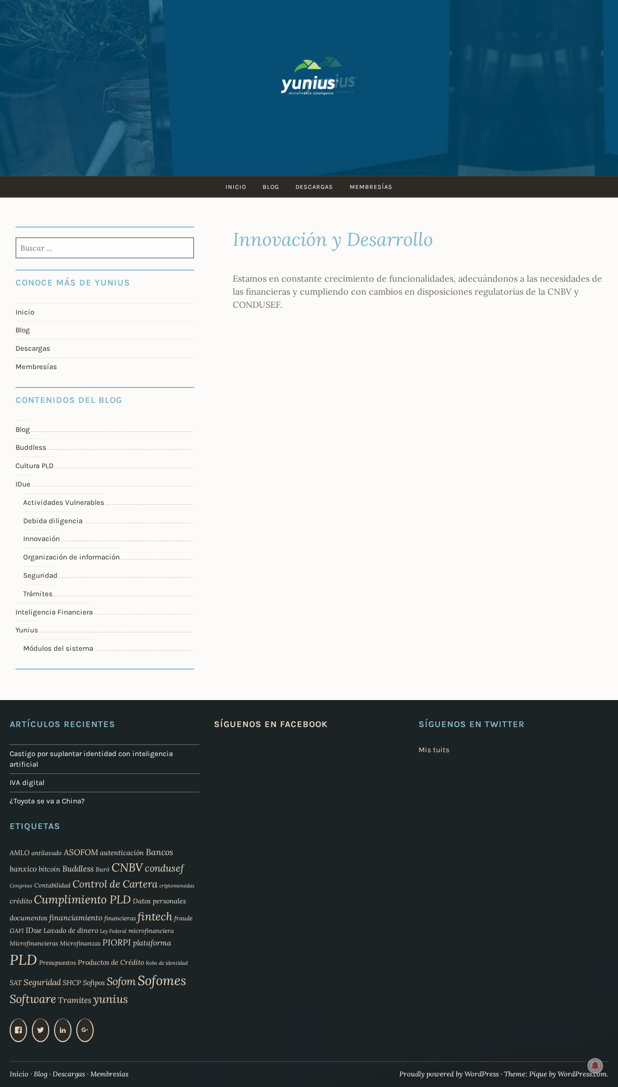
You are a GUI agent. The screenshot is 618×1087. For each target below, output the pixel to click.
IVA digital (27, 782)
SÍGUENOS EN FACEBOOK (271, 724)
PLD (23, 959)
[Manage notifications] (595, 1065)
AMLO (19, 852)
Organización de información (71, 557)
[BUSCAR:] (104, 248)
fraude (183, 918)
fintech (155, 916)
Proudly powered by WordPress (449, 1074)
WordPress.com (582, 1074)
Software (33, 998)
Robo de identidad (167, 962)
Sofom (121, 981)
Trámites (38, 593)
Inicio (235, 186)
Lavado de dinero (70, 930)
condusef (164, 868)
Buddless (30, 447)
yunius (110, 999)
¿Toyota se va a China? (47, 801)
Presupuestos (57, 962)
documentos (28, 918)
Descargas (314, 186)
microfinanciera (151, 930)
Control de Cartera (114, 883)
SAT (16, 982)
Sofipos (94, 982)
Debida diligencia (53, 520)
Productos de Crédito (111, 962)
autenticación (122, 852)
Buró (103, 869)
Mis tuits (434, 749)
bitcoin (49, 869)
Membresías (371, 186)
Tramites (74, 1000)
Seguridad (40, 575)
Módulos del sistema (58, 648)
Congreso (21, 885)
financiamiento (75, 917)
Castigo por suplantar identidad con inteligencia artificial (91, 759)
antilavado (46, 853)
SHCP (72, 982)
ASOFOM (81, 852)
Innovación (41, 538)
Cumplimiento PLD (82, 899)
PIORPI (116, 942)
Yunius (26, 630)
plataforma (152, 942)
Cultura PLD (34, 465)
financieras (120, 918)
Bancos (159, 852)
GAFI (17, 930)
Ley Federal (113, 931)
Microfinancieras (34, 943)
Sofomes (162, 980)
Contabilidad (52, 885)
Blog (271, 186)
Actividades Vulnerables (63, 502)
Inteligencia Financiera (54, 612)
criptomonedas (177, 885)
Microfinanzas (80, 943)
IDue (22, 484)
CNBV (127, 867)
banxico (23, 868)
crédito (21, 901)
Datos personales (159, 901)
